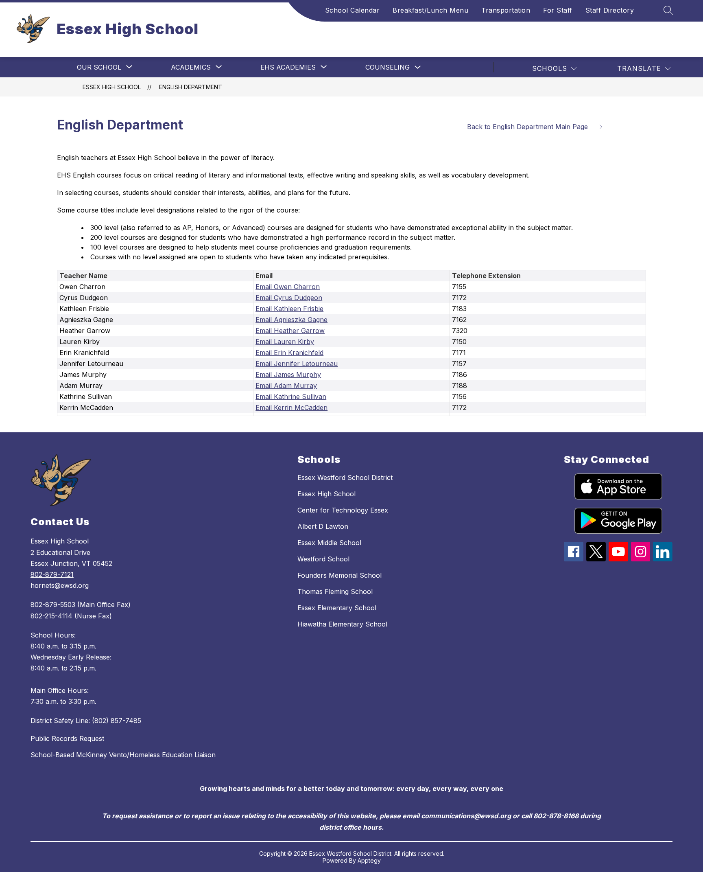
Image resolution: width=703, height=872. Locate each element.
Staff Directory (609, 10)
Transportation (505, 10)
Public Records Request (67, 738)
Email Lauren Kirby (284, 341)
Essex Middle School (329, 543)
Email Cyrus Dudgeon (288, 298)
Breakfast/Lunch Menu (430, 10)
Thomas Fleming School (335, 591)
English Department (190, 86)
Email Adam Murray (286, 385)
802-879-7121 (52, 574)
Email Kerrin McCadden (291, 407)
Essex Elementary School (336, 608)
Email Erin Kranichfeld (289, 352)
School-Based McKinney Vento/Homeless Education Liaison (123, 755)
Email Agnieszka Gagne (291, 319)
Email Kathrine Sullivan (290, 396)
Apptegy (369, 860)
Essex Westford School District (345, 477)
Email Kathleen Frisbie (289, 309)
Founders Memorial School (339, 575)
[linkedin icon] (662, 559)
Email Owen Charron (287, 287)
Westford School (323, 559)
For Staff (557, 10)
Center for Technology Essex (342, 510)
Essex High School (112, 86)
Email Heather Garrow (290, 330)
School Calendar (352, 10)
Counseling (387, 67)
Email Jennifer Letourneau (296, 363)
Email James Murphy (288, 374)
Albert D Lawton (322, 526)
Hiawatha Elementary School (342, 624)
